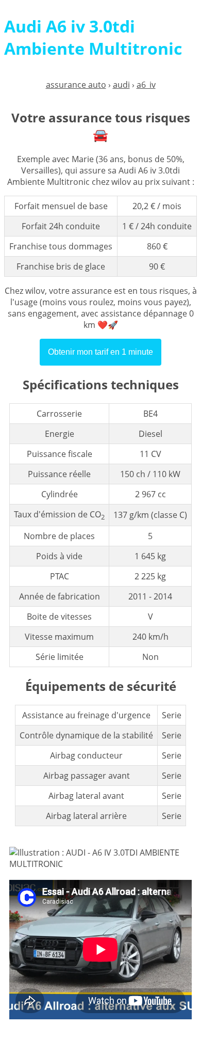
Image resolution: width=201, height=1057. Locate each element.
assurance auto (76, 84)
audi (121, 84)
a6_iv (146, 84)
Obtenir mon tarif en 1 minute (100, 352)
